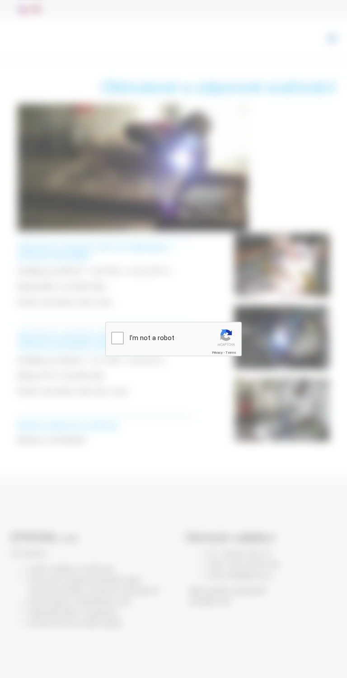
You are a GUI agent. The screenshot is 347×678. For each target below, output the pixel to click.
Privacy (217, 353)
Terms (230, 353)
